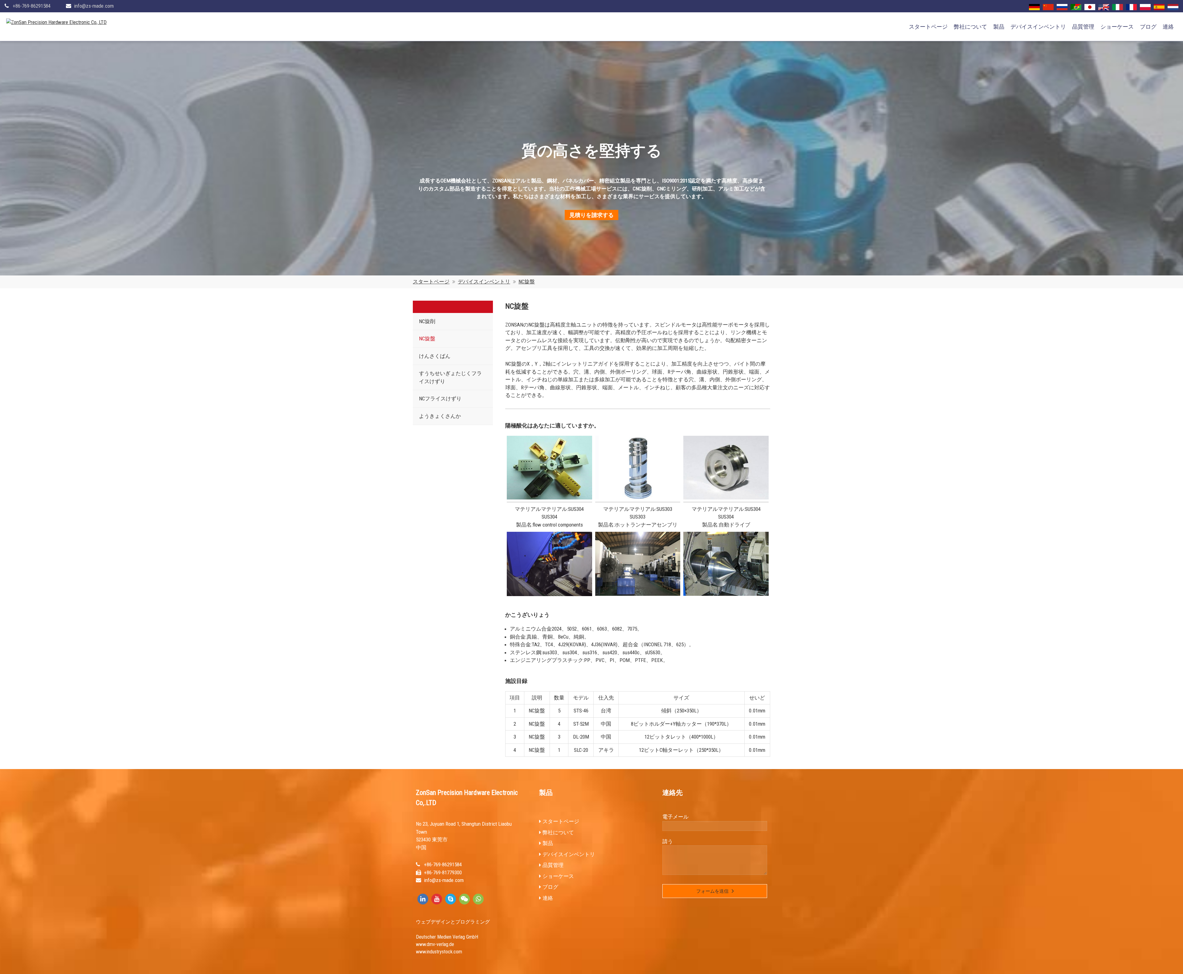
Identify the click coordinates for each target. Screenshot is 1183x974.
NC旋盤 (526, 282)
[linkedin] (422, 899)
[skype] (450, 899)
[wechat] (464, 899)
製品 (998, 26)
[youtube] (436, 899)
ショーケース (1117, 26)
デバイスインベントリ (1038, 26)
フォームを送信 (712, 891)
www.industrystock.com (439, 952)
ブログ (1148, 26)
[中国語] (1048, 7)
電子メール (675, 817)
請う (667, 841)
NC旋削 (427, 321)
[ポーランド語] (1145, 7)
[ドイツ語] (1034, 7)
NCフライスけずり (440, 398)
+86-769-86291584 (32, 6)
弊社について (970, 26)
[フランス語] (1131, 7)
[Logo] (56, 22)
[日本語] (1089, 7)
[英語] (1103, 7)
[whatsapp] (478, 899)
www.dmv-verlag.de (435, 944)
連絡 (1168, 26)
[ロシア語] (1062, 7)
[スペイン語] (1159, 7)
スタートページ (928, 26)
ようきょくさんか (440, 416)
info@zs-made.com (94, 6)
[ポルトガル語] (1076, 7)
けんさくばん (434, 356)
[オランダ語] (1173, 7)
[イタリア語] (1117, 7)
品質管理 (1083, 26)
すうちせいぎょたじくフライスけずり (450, 377)
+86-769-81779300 (443, 872)
